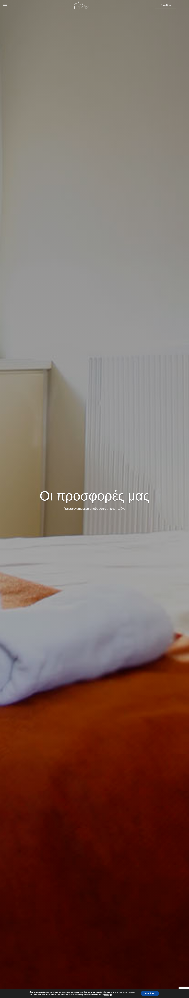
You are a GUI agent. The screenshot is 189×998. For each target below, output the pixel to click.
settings (108, 994)
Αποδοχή (149, 993)
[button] (165, 5)
